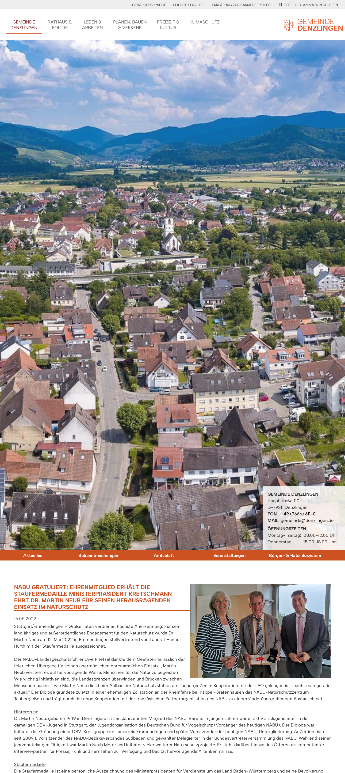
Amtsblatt (164, 555)
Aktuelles (32, 555)
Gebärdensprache (149, 5)
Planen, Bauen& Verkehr (130, 24)
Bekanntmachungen (98, 555)
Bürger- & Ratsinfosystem (295, 555)
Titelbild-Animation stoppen (311, 5)
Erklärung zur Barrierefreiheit (241, 5)
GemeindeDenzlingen (23, 24)
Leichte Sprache (188, 5)
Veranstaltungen (229, 555)
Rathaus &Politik (60, 24)
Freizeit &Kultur (168, 24)
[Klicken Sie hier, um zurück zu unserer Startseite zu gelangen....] (313, 28)
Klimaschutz (205, 22)
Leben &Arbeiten (92, 24)
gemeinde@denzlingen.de (307, 520)
